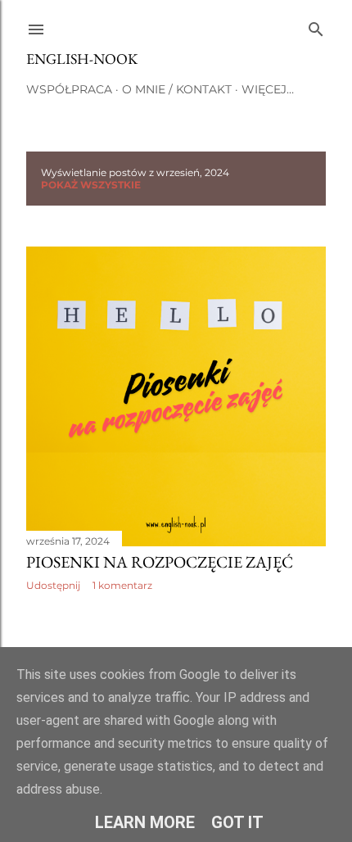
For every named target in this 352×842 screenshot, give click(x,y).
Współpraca (69, 89)
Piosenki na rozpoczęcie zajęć (159, 562)
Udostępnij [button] (53, 585)
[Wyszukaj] (316, 26)
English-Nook (82, 58)
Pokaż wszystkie (91, 185)
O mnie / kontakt (177, 89)
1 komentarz (122, 585)
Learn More (145, 822)
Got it (237, 822)
